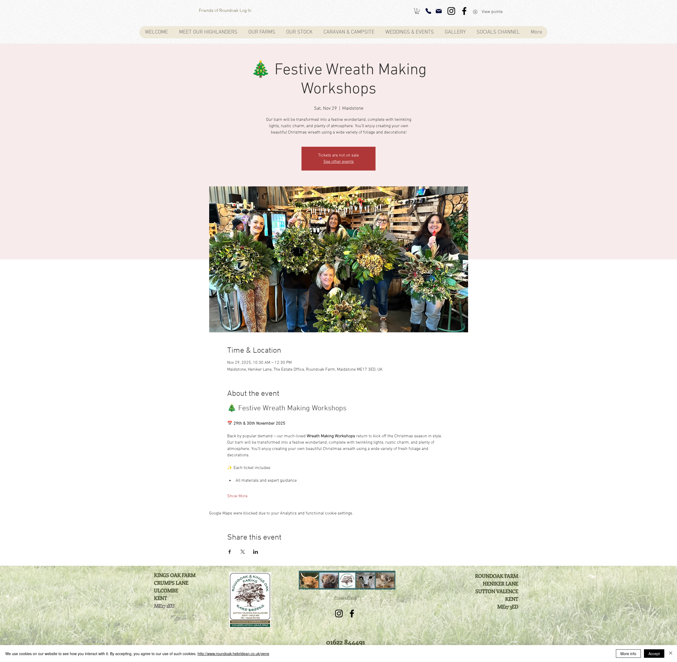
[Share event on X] (242, 552)
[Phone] (428, 11)
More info (628, 653)
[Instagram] (451, 11)
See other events (338, 161)
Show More (237, 496)
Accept (654, 653)
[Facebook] (464, 11)
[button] (417, 11)
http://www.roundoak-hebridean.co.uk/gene (233, 653)
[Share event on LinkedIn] (255, 552)
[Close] (670, 653)
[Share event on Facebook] (229, 552)
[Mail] (438, 11)
